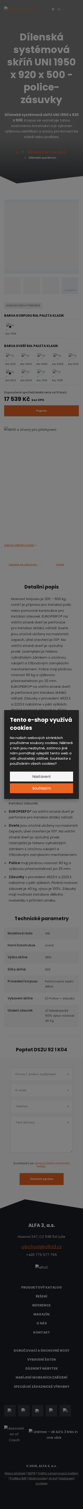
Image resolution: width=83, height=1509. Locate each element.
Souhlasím (41, 788)
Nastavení (41, 776)
